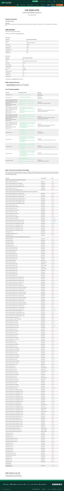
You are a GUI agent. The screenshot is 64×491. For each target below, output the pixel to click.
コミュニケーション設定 (29, 484)
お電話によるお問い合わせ (42, 484)
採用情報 (11, 484)
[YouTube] (53, 484)
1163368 (14, 79)
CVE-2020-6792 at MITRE (9, 21)
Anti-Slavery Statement (19, 484)
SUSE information (10, 29)
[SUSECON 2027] (35, 1)
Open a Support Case (7, 489)
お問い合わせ (53, 4)
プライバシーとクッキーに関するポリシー (52, 489)
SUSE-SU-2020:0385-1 (10, 84)
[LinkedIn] (59, 484)
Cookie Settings (43, 489)
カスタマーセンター (43, 1)
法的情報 (14, 484)
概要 (24, 484)
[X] (57, 484)
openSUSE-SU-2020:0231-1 (11, 85)
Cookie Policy (59, 489)
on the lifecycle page (13, 174)
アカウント (50, 1)
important (19, 33)
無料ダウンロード (60, 4)
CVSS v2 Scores (7, 37)
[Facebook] (55, 484)
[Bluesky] (61, 484)
